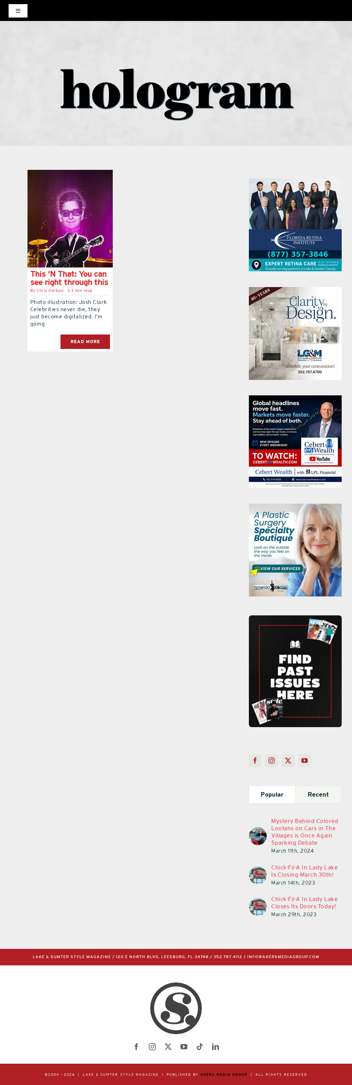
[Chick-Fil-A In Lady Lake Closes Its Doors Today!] (258, 902)
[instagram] (152, 1047)
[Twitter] (288, 760)
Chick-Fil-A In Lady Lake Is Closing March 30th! (304, 871)
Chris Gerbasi (50, 290)
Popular (272, 794)
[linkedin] (215, 1047)
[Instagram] (271, 760)
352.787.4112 (227, 957)
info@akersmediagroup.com (283, 957)
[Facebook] (255, 760)
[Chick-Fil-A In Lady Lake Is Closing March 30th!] (258, 870)
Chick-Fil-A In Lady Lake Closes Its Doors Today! (304, 903)
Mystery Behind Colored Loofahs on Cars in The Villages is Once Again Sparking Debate (304, 832)
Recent (318, 794)
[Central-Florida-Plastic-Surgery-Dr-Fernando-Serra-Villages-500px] (295, 507)
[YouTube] (304, 760)
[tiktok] (200, 1047)
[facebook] (136, 1047)
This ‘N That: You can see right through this (69, 278)
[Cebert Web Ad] (295, 399)
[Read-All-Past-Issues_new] (295, 618)
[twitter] (168, 1047)
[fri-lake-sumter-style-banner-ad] (295, 182)
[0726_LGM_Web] (295, 291)
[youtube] (184, 1047)
